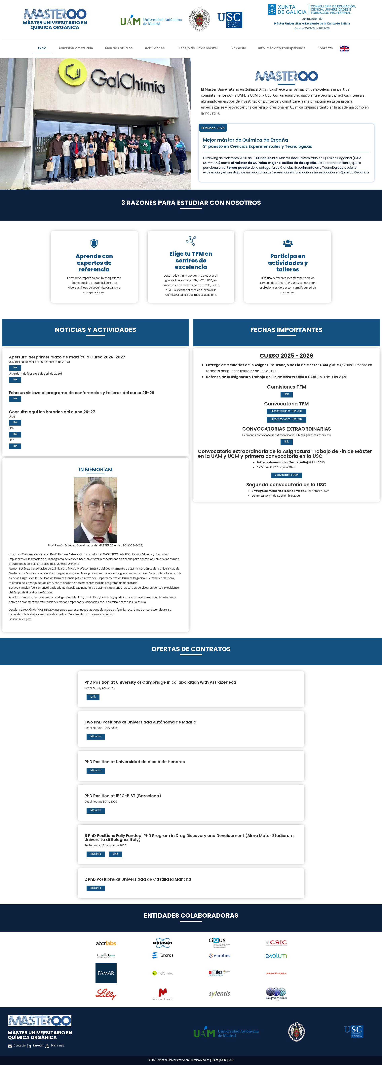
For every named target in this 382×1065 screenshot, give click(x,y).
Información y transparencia (282, 48)
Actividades (155, 48)
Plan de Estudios (119, 48)
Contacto (325, 48)
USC (231, 1060)
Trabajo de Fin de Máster (197, 48)
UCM (223, 1060)
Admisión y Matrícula (75, 48)
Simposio (238, 48)
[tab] (213, 128)
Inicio (42, 48)
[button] (287, 394)
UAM (214, 1060)
